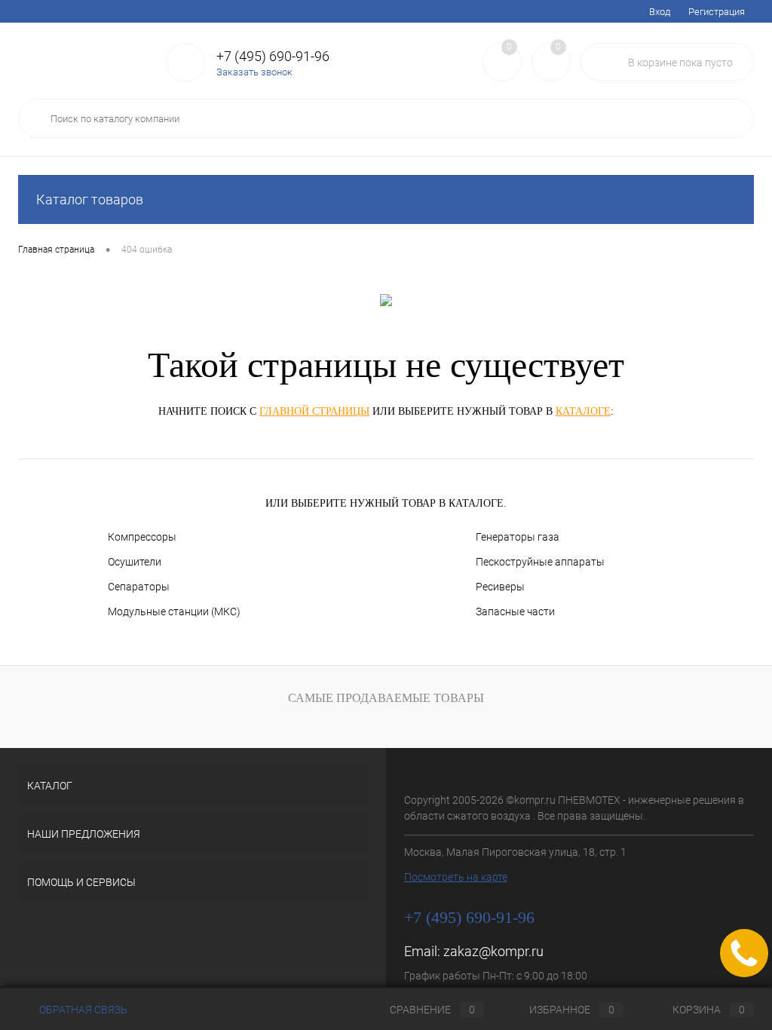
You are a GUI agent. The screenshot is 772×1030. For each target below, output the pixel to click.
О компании (321, 11)
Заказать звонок (254, 72)
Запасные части (515, 611)
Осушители (134, 562)
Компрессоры (142, 537)
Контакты (437, 11)
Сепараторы (139, 587)
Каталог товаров (89, 199)
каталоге (583, 411)
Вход (659, 11)
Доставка (130, 11)
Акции (79, 11)
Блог (267, 11)
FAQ (176, 11)
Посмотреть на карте (455, 877)
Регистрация (716, 11)
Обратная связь (82, 1010)
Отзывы (381, 11)
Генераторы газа (517, 537)
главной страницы (314, 411)
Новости (221, 11)
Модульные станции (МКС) (174, 611)
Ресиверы (500, 587)
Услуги (32, 11)
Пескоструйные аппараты (540, 562)
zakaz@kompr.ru (493, 951)
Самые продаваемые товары (386, 697)
